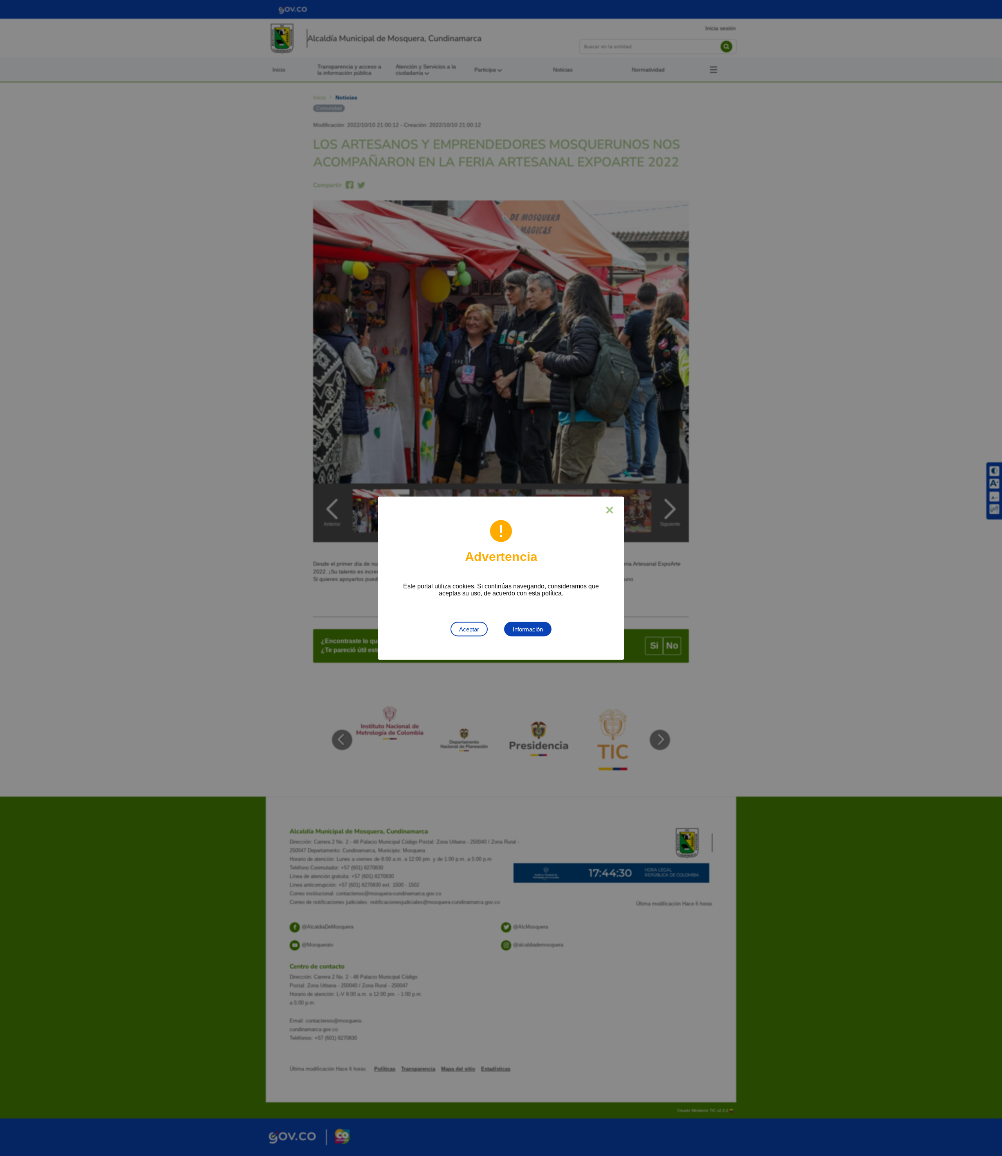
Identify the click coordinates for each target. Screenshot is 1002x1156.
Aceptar (469, 629)
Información (528, 629)
